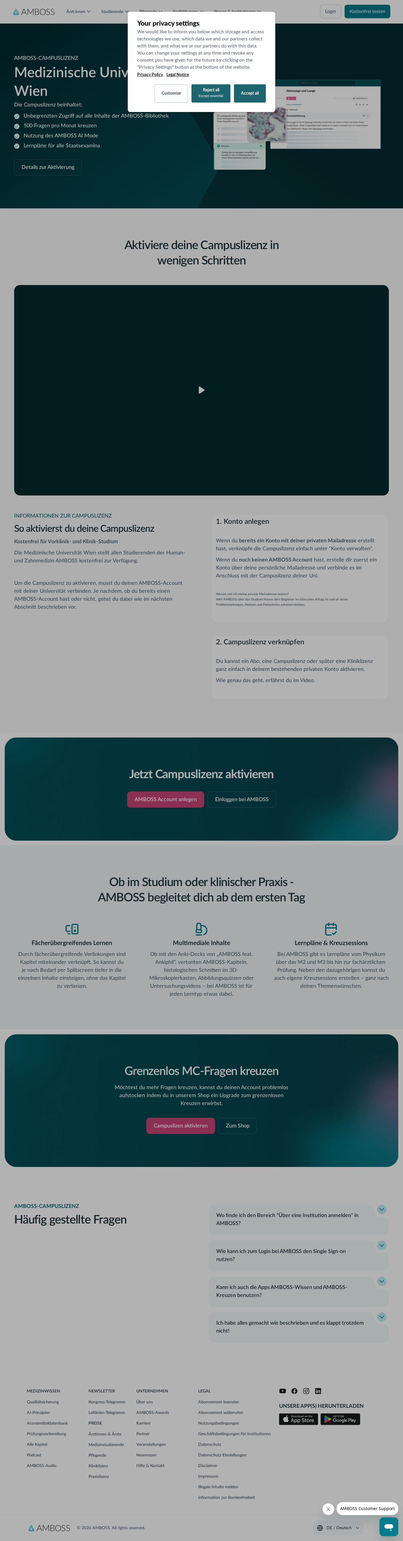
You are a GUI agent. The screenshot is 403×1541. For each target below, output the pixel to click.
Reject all (211, 93)
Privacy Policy (150, 75)
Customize (171, 93)
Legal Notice (177, 75)
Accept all (250, 93)
